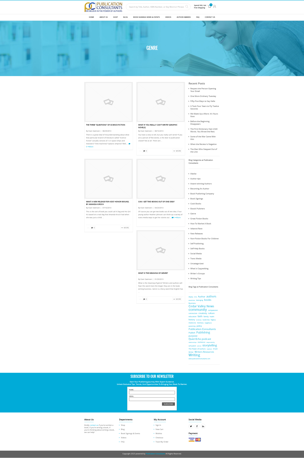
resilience (201, 342)
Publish (192, 332)
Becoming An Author (199, 188)
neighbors (208, 323)
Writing (194, 355)
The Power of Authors (197, 349)
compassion (213, 310)
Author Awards (184, 17)
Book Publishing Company (202, 193)
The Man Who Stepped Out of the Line (203, 150)
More (91, 146)
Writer (191, 352)
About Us (104, 17)
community (198, 309)
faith (200, 316)
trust (215, 348)
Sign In (158, 425)
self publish (192, 346)
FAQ (197, 17)
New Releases (196, 233)
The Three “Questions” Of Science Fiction (105, 125)
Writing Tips (195, 278)
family (206, 316)
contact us (94, 425)
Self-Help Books (197, 248)
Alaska (193, 173)
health (212, 316)
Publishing (203, 332)
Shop (115, 17)
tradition (209, 349)
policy (199, 326)
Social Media (196, 253)
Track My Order (162, 442)
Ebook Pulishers (197, 208)
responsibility (210, 342)
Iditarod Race (196, 228)
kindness (199, 320)
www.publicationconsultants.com (199, 359)
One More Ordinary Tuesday (203, 96)
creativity (202, 313)
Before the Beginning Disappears (199, 122)
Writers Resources (204, 351)
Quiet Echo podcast (200, 338)
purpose (193, 335)
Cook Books (195, 203)
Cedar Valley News (201, 306)
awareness (192, 300)
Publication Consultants (202, 329)
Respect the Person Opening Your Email (203, 89)
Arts (195, 297)
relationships (193, 342)
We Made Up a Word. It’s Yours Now (204, 115)
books (207, 299)
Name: (131, 390)
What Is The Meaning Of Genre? (153, 273)
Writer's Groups (197, 273)
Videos (123, 437)
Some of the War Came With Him (203, 138)
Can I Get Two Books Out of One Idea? (156, 201)
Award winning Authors (201, 183)
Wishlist (159, 433)
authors (211, 296)
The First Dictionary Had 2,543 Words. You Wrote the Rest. (203, 130)
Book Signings (196, 198)
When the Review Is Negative (203, 144)
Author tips (195, 178)
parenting (192, 326)
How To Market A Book (200, 223)
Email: (131, 396)
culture (211, 313)
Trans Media (195, 258)
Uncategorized (197, 263)
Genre (193, 213)
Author (201, 296)
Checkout (159, 437)
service (199, 346)
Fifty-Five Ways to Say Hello (202, 101)
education (193, 316)
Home (91, 17)
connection (193, 313)
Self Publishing (197, 243)
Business (192, 303)
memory (200, 323)
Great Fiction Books (199, 218)
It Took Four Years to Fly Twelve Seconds (204, 107)
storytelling (209, 345)
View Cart (159, 429)
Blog (125, 17)
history (192, 319)
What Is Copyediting (199, 268)
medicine (192, 323)
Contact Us (210, 17)
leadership (206, 320)
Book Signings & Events (130, 433)
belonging (199, 300)
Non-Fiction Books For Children (204, 238)
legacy (213, 320)
